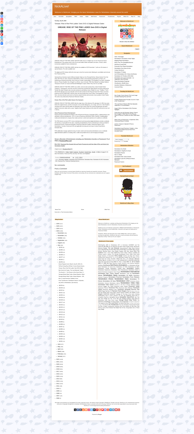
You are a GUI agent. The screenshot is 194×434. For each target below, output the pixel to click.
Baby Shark (132, 248)
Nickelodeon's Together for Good (123, 150)
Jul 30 (61, 250)
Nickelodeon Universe (103, 283)
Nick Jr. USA (102, 263)
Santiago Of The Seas (122, 294)
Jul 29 (61, 252)
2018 (58, 369)
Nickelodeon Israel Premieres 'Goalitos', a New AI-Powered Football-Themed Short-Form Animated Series (126, 130)
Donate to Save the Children (127, 41)
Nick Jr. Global (118, 154)
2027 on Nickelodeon (123, 245)
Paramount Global (134, 286)
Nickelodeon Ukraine (134, 281)
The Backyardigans (115, 301)
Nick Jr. (116, 261)
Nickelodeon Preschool (115, 277)
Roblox (108, 292)
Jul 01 (61, 341)
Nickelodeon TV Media (120, 72)
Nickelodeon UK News (109, 281)
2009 (58, 391)
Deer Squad (130, 251)
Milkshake (137, 258)
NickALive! (62, 6)
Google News (87, 152)
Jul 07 (61, 326)
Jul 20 (61, 295)
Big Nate (104, 249)
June (59, 344)
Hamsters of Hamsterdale (108, 255)
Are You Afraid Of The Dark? (115, 246)
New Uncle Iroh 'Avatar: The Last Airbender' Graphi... (71, 270)
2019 (58, 366)
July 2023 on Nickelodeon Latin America (68, 282)
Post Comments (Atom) (66, 212)
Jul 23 (61, 288)
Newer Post (58, 209)
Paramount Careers (119, 162)
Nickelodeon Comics (133, 268)
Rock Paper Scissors (115, 292)
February (60, 354)
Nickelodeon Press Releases (130, 277)
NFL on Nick (128, 260)
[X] (1, 13)
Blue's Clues (111, 251)
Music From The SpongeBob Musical (124, 62)
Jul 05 (61, 331)
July (59, 245)
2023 (58, 231)
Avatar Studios (126, 246)
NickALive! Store (126, 263)
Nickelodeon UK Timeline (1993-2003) (124, 76)
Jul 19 (61, 297)
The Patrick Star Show (123, 303)
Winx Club (136, 306)
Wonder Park (112, 307)
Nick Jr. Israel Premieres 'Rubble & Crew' (68, 278)
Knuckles (113, 258)
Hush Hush (115, 257)
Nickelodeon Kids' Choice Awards (123, 156)
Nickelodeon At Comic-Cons (109, 266)
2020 (58, 364)
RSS (98, 152)
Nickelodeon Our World (120, 149)
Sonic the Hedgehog (126, 295)
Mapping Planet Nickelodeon (122, 60)
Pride (128, 291)
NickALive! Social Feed (120, 64)
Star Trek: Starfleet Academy (124, 298)
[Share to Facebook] (80, 157)
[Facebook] (1, 16)
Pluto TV (133, 16)
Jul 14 (61, 309)
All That (106, 246)
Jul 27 (61, 257)
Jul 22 (61, 290)
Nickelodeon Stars (122, 279)
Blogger (100, 414)
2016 (58, 374)
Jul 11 (61, 317)
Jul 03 (61, 336)
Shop (139, 16)
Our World (110, 286)
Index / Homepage (119, 56)
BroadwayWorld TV (67, 149)
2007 (58, 396)
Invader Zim (127, 257)
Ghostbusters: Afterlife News (122, 83)
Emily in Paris (107, 252)
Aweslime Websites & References (123, 85)
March (60, 351)
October (60, 238)
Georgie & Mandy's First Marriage (110, 254)
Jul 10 (61, 319)
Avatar (81, 16)
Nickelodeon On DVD (98, 159)
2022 (58, 359)
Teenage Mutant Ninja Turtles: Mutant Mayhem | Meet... (72, 274)
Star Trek (137, 297)
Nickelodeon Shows (105, 279)
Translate (126, 141)
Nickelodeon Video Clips (130, 283)
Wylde (86, 16)
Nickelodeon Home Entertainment (76, 159)
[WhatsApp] (1, 28)
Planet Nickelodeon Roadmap (122, 81)
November (61, 235)
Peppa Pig (104, 291)
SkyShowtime (101, 295)
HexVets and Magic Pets (129, 255)
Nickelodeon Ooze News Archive (123, 68)
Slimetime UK (117, 295)
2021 (58, 362)
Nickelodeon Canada (103, 268)
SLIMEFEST (113, 294)
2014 (58, 378)
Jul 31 (61, 247)
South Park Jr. (135, 295)
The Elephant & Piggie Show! (134, 301)
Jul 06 (61, 329)
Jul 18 (61, 300)
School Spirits (131, 294)
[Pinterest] (1, 19)
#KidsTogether (101, 245)
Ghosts (127, 254)
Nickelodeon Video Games (106, 284)
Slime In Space (109, 295)
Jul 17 (61, 302)
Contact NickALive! (119, 70)
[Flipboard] (1, 34)
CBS (125, 251)
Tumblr (93, 152)
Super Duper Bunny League (111, 300)
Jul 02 (61, 339)
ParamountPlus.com (65, 140)
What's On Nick (130, 306)
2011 (58, 386)
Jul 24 (61, 285)
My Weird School (114, 260)
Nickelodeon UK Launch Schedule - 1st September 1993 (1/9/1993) (124, 78)
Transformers (111, 306)
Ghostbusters (122, 254)
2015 (58, 376)
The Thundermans (113, 304)
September (61, 240)
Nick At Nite (134, 260)
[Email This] (76, 157)
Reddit (71, 152)
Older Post (107, 209)
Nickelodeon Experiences (104, 270)
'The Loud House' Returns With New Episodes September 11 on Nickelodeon (126, 104)
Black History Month (118, 249)
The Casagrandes (124, 301)
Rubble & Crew (135, 292)
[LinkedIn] (1, 25)
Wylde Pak (118, 307)
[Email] (1, 40)
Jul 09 (61, 322)
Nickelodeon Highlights (64, 159)
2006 (58, 398)
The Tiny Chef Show (124, 304)
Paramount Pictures (103, 287)
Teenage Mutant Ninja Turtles (128, 300)
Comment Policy (119, 87)
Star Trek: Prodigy (102, 298)
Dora (55, 16)
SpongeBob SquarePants (127, 297)
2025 (58, 226)
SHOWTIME (106, 294)
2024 (58, 228)
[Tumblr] (1, 31)
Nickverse (100, 286)
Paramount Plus (61, 161)
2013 (58, 381)
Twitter (67, 152)
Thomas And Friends (134, 304)
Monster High (101, 260)
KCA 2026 (61, 16)
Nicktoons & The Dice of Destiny (122, 284)
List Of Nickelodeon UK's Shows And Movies (126, 74)
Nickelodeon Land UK (125, 273)
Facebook (81, 152)
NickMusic (137, 263)
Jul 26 (61, 259)
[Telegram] (1, 37)
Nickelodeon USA (123, 281)
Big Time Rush (110, 249)
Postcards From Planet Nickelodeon (123, 66)
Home (82, 209)
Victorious (117, 306)
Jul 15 (61, 307)
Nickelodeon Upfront (115, 283)
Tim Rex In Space (102, 306)
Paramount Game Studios (121, 286)
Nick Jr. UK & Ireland (133, 261)
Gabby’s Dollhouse (128, 252)
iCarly (102, 309)
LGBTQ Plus (119, 258)
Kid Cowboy (107, 258)
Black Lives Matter (128, 249)
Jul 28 (61, 254)
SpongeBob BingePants (103, 297)
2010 (58, 388)
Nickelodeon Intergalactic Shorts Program (111, 271)
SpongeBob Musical (114, 297)
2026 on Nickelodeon (111, 245)
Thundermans (111, 16)
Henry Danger (118, 255)
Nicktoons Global (135, 284)
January (60, 356)
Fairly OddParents (115, 252)
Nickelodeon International (130, 272)
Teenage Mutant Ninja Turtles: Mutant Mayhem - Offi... (72, 276)
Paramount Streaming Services (72, 161)
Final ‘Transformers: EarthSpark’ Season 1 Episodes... (71, 280)
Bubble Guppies (119, 251)
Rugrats (119, 16)
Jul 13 (61, 312)
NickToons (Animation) (118, 265)
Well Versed (94, 16)
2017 (58, 371)
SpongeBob (69, 16)
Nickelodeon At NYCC (121, 266)
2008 (58, 393)
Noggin (105, 286)
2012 (58, 383)
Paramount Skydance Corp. (110, 289)
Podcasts (114, 291)
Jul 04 (61, 334)
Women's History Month (103, 307)
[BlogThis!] (77, 157)
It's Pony (133, 257)
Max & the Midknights (128, 258)
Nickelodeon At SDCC (133, 266)
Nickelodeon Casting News (117, 268)
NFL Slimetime (121, 260)
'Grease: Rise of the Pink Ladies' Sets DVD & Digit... (71, 268)
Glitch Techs (133, 254)
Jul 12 (61, 314)
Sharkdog (137, 294)
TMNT (75, 16)
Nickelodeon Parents (120, 152)
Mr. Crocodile (108, 260)
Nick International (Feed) (107, 261)
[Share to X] (79, 157)
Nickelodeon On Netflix (125, 275)
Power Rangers (122, 291)
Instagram (75, 152)
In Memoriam (120, 257)
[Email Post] (73, 157)
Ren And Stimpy (102, 292)
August (60, 243)
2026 (58, 223)
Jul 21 (61, 292)
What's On (125, 16)
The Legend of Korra (103, 303)
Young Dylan (129, 307)
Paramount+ (102, 16)
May (59, 346)
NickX (128, 265)
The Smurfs (105, 304)
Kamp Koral (101, 258)
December (61, 233)
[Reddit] (1, 22)
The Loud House (113, 303)
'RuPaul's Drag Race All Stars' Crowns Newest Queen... (72, 266)
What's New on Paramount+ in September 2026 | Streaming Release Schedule (127, 120)
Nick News (109, 263)
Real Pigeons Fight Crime (134, 291)
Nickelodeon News (89, 159)
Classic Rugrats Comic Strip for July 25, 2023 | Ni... (71, 264)
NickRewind (106, 265)
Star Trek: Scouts (112, 298)
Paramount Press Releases (126, 287)
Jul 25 (61, 262)
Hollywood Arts (108, 257)
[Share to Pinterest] (81, 157)
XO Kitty (123, 307)
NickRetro (100, 265)
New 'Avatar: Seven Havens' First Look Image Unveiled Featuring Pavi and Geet (126, 96)
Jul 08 (61, 324)
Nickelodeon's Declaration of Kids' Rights (125, 58)
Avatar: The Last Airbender (111, 248)
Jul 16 (61, 304)
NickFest (132, 263)
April (59, 349)
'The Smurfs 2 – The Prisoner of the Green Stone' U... (71, 272)
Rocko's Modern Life (126, 292)
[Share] (1, 43)
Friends (122, 252)
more (103, 152)
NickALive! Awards (117, 263)
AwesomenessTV (124, 248)
